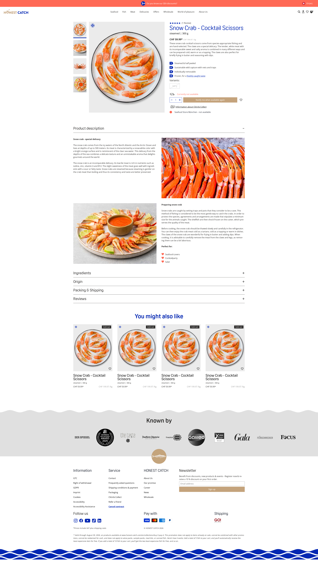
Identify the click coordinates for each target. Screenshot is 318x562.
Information (82, 471)
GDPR (76, 487)
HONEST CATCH (156, 471)
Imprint (76, 492)
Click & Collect (115, 497)
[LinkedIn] (99, 520)
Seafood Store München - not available (193, 112)
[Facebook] (81, 520)
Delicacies (144, 11)
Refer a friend (115, 501)
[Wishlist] (307, 12)
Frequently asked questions (121, 483)
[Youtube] (87, 520)
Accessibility (79, 501)
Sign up (211, 489)
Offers (156, 11)
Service (114, 471)
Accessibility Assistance (84, 506)
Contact (112, 478)
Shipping (221, 514)
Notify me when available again (210, 100)
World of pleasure (186, 11)
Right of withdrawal (82, 483)
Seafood (114, 11)
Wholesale (168, 11)
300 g (174, 86)
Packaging (113, 492)
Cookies (77, 497)
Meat (132, 11)
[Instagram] (75, 520)
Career (147, 487)
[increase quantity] (180, 99)
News (146, 492)
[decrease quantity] (172, 99)
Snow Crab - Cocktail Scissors (89, 377)
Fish (124, 11)
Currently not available (187, 94)
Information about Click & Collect (191, 107)
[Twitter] (94, 520)
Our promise (150, 483)
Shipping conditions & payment (123, 487)
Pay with (150, 514)
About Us (203, 11)
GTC (75, 478)
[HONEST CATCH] (52, 12)
